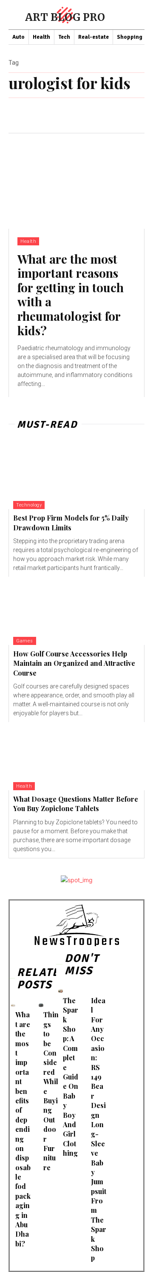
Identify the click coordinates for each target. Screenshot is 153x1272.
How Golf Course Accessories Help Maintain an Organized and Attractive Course (74, 663)
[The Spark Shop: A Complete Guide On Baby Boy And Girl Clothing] (60, 991)
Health (28, 241)
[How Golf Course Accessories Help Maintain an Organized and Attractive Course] (76, 611)
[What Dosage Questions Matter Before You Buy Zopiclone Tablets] (76, 756)
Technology (29, 505)
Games (24, 641)
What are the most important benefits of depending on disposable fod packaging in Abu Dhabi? (23, 1129)
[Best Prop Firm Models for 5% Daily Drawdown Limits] (76, 475)
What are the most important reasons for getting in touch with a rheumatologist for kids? (70, 294)
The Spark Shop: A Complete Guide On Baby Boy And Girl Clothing (70, 1076)
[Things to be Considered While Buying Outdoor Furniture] (41, 1005)
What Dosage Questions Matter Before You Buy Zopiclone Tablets (75, 803)
